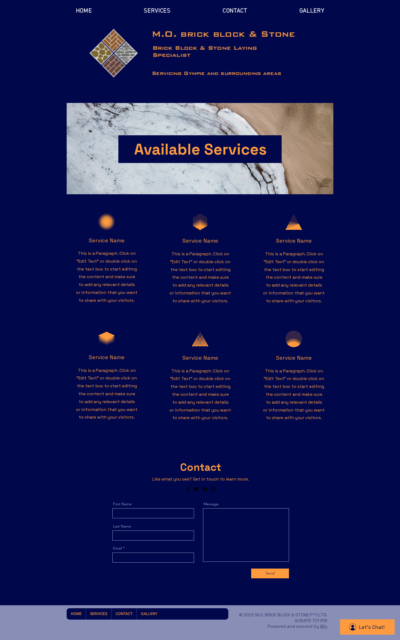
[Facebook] (188, 489)
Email (117, 548)
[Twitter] (196, 489)
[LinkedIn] (205, 489)
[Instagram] (213, 489)
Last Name (122, 526)
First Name (122, 504)
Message (211, 504)
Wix (323, 626)
